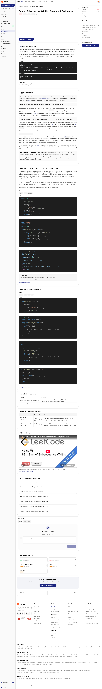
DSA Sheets (71, 609)
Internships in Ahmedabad (35, 664)
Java (25, 294)
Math (29, 14)
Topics (39, 1)
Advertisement (54, 637)
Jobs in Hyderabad (31, 646)
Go (32, 294)
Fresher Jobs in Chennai (49, 654)
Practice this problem (25, 39)
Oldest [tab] (29, 521)
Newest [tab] (20, 521)
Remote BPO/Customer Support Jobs (46, 678)
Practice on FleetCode (47, 585)
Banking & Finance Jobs (90, 611)
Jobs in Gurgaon (78, 646)
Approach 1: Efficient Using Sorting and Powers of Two (90, 25)
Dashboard (27, 1)
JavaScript (30, 193)
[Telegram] (27, 613)
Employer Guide (55, 611)
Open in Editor (89, 45)
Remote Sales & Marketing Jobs (63, 678)
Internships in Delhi (81, 662)
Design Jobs (88, 621)
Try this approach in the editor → (25, 282)
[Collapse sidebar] (13, 2)
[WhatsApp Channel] (20, 613)
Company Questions (73, 611)
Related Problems (86, 37)
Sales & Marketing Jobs (90, 616)
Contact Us (53, 633)
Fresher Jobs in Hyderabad (36, 654)
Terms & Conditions (73, 622)
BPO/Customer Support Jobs (92, 613)
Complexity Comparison (87, 29)
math (59, 145)
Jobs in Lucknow (28, 648)
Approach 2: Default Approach (89, 27)
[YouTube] (31, 613)
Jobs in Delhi (63, 646)
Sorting (33, 14)
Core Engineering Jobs (90, 609)
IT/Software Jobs (89, 606)
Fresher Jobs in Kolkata (35, 656)
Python (21, 193)
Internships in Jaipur (48, 664)
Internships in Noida (92, 662)
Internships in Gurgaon (22, 664)
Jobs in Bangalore (21, 646)
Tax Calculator (37, 623)
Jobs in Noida (70, 646)
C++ (25, 193)
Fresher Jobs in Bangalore (23, 654)
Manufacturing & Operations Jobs (38, 672)
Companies (45, 1)
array (38, 145)
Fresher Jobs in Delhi (84, 654)
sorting (52, 124)
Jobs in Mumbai (55, 646)
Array (25, 14)
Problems (34, 1)
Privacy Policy (71, 620)
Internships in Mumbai (70, 662)
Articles (53, 617)
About (52, 635)
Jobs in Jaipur (20, 648)
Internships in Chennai (48, 662)
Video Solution (85, 31)
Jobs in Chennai (39, 646)
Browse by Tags (55, 624)
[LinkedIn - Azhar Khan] (22, 613)
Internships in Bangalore (23, 662)
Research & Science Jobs (53, 672)
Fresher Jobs (37, 618)
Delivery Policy (71, 627)
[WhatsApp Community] (18, 613)
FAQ (83, 33)
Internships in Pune (59, 662)
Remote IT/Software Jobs (31, 678)
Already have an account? (8, 8)
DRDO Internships (55, 620)
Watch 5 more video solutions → (26, 471)
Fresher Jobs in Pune (61, 654)
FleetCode (19, 6)
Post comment (71, 546)
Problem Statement (86, 23)
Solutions (26, 6)
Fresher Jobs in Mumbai (72, 654)
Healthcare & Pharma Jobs (91, 623)
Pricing (53, 609)
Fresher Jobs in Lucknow (72, 656)
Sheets (51, 1)
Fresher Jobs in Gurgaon (23, 656)
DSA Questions (71, 606)
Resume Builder (38, 609)
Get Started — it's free (7, 5)
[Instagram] (29, 613)
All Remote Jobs (20, 678)
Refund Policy (71, 624)
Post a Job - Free (55, 606)
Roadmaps (36, 621)
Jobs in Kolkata (86, 646)
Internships (37, 616)
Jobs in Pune (47, 646)
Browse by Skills (55, 622)
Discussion (84, 35)
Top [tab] (25, 521)
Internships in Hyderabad (36, 662)
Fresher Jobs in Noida (95, 654)
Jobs (35, 613)
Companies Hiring (55, 627)
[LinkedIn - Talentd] (24, 613)
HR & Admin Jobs (89, 618)
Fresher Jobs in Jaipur (60, 656)
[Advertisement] (48, 26)
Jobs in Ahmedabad (95, 646)
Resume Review (38, 606)
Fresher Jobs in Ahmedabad (47, 656)
